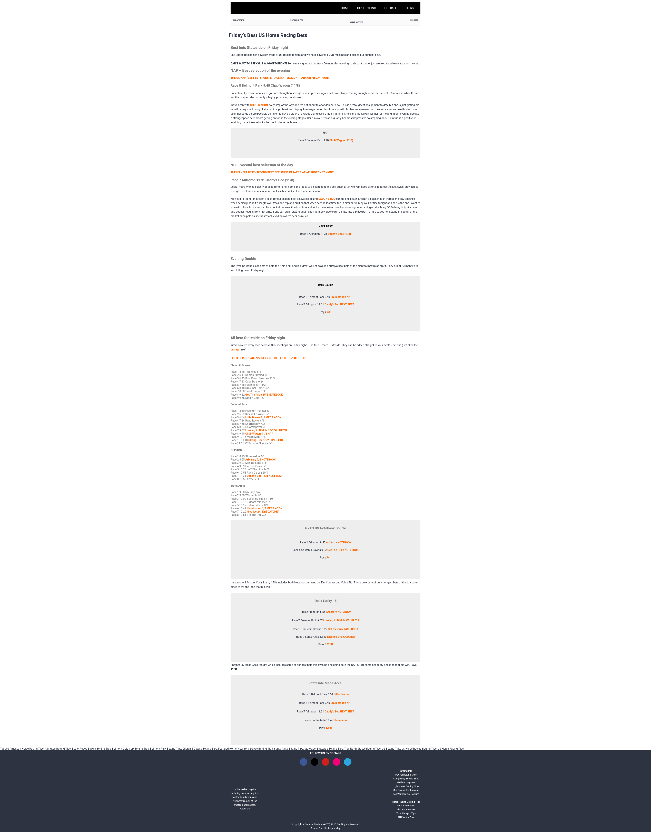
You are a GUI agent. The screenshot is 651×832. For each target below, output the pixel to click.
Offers (408, 8)
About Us (245, 808)
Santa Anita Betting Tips (288, 748)
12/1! (329, 727)
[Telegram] (347, 762)
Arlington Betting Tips (58, 748)
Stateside (309, 748)
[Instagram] (336, 762)
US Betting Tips (391, 748)
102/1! (329, 644)
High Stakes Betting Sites (406, 786)
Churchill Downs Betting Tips (199, 748)
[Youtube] (325, 762)
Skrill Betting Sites (406, 782)
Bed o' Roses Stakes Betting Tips (91, 748)
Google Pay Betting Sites (406, 778)
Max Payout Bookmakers (406, 790)
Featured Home (227, 748)
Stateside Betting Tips (330, 748)
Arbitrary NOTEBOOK (338, 611)
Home (345, 8)
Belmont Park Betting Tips (165, 748)
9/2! (329, 312)
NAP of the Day (406, 817)
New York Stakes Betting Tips (255, 748)
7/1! (329, 557)
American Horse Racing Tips (27, 748)
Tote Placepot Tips (406, 813)
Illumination (341, 720)
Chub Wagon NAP (341, 702)
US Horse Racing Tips (451, 748)
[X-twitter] (314, 762)
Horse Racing (366, 8)
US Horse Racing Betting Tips (419, 748)
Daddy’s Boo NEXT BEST (339, 304)
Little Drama (341, 694)
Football (390, 8)
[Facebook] (303, 762)
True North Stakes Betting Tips (362, 748)
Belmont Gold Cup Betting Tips (130, 748)
